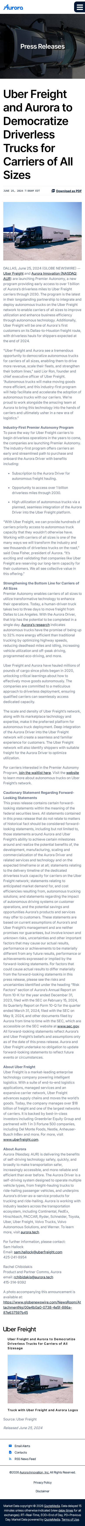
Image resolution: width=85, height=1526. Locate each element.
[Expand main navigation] (79, 7)
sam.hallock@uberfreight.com (38, 1252)
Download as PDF (69, 191)
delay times (65, 1510)
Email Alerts (19, 1446)
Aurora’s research (35, 625)
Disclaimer (42, 1491)
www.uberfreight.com (20, 1139)
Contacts (17, 1452)
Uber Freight (13, 273)
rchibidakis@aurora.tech (33, 1277)
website (72, 772)
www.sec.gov (68, 1026)
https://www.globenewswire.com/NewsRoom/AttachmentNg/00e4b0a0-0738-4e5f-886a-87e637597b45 (42, 1307)
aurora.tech (30, 1232)
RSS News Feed (22, 1459)
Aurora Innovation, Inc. (34, 1472)
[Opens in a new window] (40, 1379)
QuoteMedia (52, 1506)
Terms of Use (70, 1519)
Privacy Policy (43, 1482)
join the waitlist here (35, 772)
